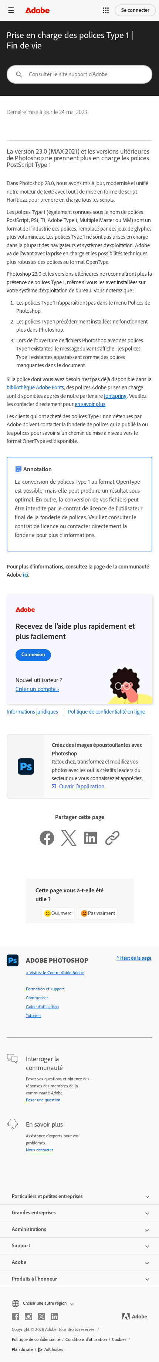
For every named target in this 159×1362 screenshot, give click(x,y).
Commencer (37, 997)
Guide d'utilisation (42, 1006)
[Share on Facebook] (47, 844)
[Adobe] (37, 10)
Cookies (119, 1339)
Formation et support (45, 989)
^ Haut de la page (134, 958)
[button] (106, 10)
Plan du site (22, 1349)
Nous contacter (39, 1150)
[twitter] (41, 1316)
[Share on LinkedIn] (90, 844)
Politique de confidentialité (36, 1339)
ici (25, 574)
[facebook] (15, 1316)
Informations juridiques (32, 711)
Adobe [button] (19, 1262)
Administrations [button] (29, 1229)
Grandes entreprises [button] (34, 1213)
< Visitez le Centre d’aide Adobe (55, 972)
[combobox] (79, 74)
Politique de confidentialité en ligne (106, 711)
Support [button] (21, 1245)
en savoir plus (90, 404)
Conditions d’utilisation (86, 1339)
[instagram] (28, 1316)
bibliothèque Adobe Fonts (35, 387)
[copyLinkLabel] (112, 844)
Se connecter (135, 10)
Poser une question (43, 1100)
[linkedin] (54, 1316)
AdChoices (53, 1349)
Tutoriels (33, 1015)
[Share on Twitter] (69, 844)
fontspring (115, 396)
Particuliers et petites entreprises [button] (47, 1196)
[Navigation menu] (11, 10)
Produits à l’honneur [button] (34, 1279)
